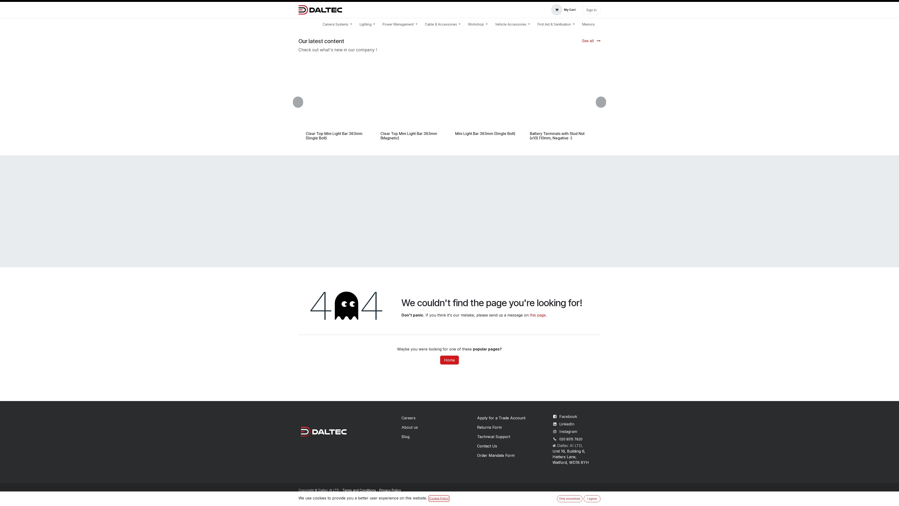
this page (538, 315)
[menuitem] (337, 24)
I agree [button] (592, 498)
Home (449, 360)
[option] (449, 102)
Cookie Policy (439, 498)
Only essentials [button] (569, 498)
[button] (300, 102)
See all (588, 40)
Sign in (591, 10)
